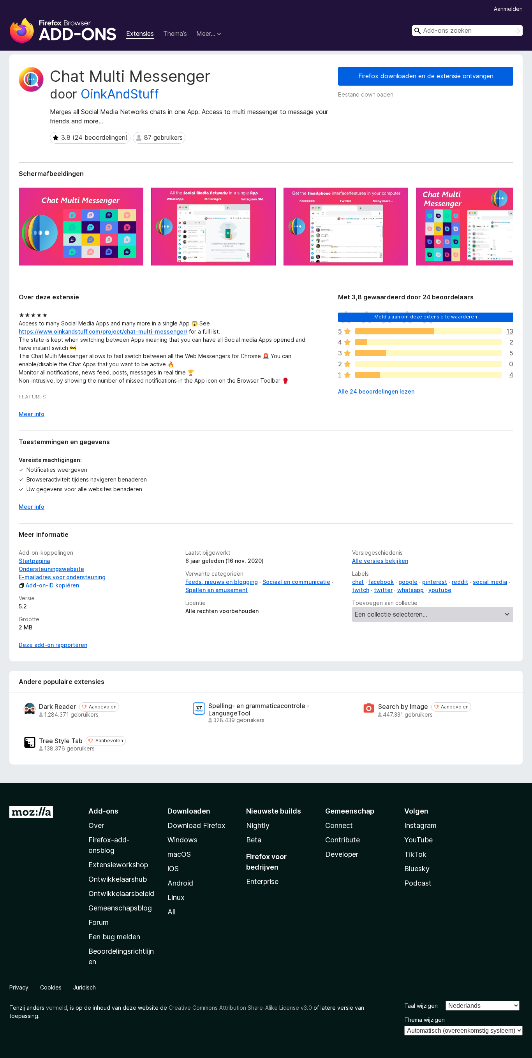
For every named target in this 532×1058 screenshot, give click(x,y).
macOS (179, 854)
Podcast (418, 883)
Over (96, 825)
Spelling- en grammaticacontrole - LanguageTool (259, 709)
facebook (381, 581)
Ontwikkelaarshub (117, 879)
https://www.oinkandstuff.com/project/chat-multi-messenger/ (103, 331)
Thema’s (175, 33)
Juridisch (84, 987)
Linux (176, 897)
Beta (253, 840)
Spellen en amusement (216, 590)
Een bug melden (114, 937)
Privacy (18, 987)
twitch (360, 590)
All (171, 912)
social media (490, 581)
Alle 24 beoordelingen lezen (376, 391)
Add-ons (103, 811)
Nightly (258, 825)
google (407, 581)
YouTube (418, 840)
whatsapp (410, 590)
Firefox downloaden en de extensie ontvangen (425, 76)
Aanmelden (508, 8)
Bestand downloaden (365, 94)
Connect (339, 825)
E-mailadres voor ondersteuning (62, 577)
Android (180, 883)
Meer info (31, 414)
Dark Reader (57, 706)
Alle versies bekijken (380, 560)
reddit (460, 581)
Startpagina (34, 560)
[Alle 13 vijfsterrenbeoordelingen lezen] (428, 331)
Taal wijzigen (421, 1005)
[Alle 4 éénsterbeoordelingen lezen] (428, 375)
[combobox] (467, 30)
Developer (341, 854)
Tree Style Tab (61, 741)
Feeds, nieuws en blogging (221, 581)
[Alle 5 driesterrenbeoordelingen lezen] (428, 353)
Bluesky (417, 869)
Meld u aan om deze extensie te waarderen (425, 317)
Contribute (342, 840)
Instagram (420, 825)
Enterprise (262, 881)
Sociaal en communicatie (296, 581)
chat (358, 581)
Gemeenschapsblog (120, 908)
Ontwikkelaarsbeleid (121, 893)
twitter (383, 590)
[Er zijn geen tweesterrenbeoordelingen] (428, 364)
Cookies (51, 987)
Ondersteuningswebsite (51, 569)
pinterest (434, 581)
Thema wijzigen (424, 1019)
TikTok (415, 854)
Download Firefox (196, 825)
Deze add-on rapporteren (53, 644)
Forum (98, 922)
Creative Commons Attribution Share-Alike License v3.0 (240, 1007)
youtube (439, 590)
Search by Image (403, 706)
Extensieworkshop (118, 865)
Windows (182, 840)
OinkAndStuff (120, 94)
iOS (173, 869)
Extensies (140, 33)
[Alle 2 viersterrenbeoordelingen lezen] (428, 342)
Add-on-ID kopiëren (52, 585)
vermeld (56, 1007)
